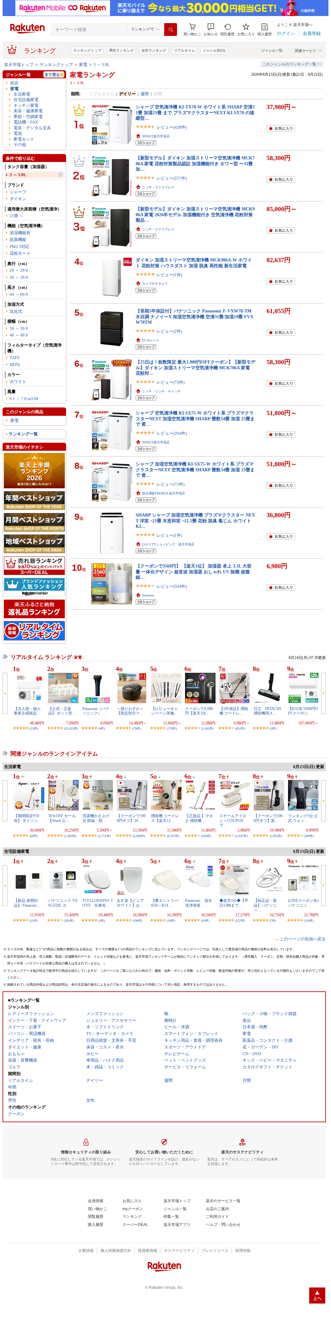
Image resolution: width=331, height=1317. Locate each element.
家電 (83, 64)
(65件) (205, 920)
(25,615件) (71, 728)
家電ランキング (92, 74)
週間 (144, 93)
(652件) (240, 728)
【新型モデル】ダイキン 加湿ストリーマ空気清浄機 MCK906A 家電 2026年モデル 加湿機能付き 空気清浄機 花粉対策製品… (195, 214)
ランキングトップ (87, 50)
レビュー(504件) (172, 586)
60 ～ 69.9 (19, 294)
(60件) (34, 836)
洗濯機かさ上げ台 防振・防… (95, 818)
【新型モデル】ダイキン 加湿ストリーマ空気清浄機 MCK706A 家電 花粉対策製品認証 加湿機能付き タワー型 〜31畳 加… (195, 163)
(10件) (171, 920)
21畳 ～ (16, 215)
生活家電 (21, 94)
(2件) (101, 920)
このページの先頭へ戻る (303, 938)
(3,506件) (138, 836)
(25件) (34, 920)
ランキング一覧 (23, 434)
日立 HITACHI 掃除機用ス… (269, 710)
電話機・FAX (25, 122)
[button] (211, 29)
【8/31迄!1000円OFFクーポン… (303, 710)
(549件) (206, 836)
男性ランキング (121, 50)
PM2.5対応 (20, 246)
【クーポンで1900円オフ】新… (268, 818)
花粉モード (20, 253)
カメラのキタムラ (155, 283)
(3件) (272, 728)
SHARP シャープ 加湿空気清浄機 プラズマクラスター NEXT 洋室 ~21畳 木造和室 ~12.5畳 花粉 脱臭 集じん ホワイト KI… (195, 520)
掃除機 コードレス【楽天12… (165, 818)
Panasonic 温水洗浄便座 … (198, 902)
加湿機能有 (20, 232)
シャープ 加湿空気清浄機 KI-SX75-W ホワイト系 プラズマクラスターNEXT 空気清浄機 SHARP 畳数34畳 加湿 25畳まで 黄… (195, 469)
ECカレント (150, 340)
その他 (19, 144)
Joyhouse (148, 595)
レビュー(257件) (172, 178)
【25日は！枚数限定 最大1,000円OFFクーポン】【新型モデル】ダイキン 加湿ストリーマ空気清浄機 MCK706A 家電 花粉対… (195, 367)
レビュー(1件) (169, 274)
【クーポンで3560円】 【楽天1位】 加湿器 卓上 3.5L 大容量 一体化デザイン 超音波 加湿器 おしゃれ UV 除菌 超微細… (193, 571)
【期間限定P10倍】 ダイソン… (28, 818)
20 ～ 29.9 (19, 270)
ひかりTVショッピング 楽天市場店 (168, 544)
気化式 (16, 311)
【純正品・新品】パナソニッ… (265, 905)
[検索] (170, 29)
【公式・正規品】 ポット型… (62, 710)
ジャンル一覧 (272, 50)
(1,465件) (70, 836)
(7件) (272, 920)
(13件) (34, 728)
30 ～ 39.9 (19, 277)
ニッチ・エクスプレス (158, 187)
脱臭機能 (18, 239)
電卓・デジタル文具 (32, 127)
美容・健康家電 (28, 110)
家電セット (23, 139)
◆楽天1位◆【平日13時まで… (233, 902)
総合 (14, 83)
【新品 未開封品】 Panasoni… (27, 902)
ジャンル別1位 (214, 50)
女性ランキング (153, 50)
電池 (17, 133)
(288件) (309, 836)
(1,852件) (275, 836)
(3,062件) (207, 728)
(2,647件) (241, 836)
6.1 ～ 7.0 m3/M (24, 398)
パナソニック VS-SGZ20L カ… (63, 902)
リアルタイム (184, 50)
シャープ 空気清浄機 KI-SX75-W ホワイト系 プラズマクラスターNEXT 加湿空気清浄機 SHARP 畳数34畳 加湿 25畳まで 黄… (195, 418)
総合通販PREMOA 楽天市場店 (163, 493)
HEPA (15, 364)
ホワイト (18, 381)
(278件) (172, 728)
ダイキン (18, 198)
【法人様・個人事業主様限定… (27, 710)
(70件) (136, 728)
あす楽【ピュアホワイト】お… (130, 902)
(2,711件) (104, 836)
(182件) (69, 920)
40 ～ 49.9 (19, 335)
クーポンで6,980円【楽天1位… (199, 710)
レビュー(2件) (169, 331)
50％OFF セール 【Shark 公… (62, 818)
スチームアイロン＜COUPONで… (232, 820)
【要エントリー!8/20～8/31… (165, 902)
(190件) (137, 920)
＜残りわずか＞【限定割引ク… (130, 710)
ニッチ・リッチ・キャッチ (161, 391)
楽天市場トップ (18, 64)
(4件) (101, 728)
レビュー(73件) (170, 382)
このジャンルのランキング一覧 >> (292, 64)
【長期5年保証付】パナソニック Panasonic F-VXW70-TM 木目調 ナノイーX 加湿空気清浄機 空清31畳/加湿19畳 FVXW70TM (194, 316)
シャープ (18, 192)
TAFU (15, 357)
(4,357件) (173, 836)
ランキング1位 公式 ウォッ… (303, 818)
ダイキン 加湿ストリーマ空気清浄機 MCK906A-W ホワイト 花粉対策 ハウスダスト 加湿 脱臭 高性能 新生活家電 (194, 262)
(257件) (240, 920)
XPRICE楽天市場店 (156, 136)
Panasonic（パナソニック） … (95, 710)
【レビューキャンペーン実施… (164, 710)
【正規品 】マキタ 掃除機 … (199, 818)
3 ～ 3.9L (101, 64)
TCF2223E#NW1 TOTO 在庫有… (97, 902)
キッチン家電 (25, 105)
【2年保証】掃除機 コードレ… (233, 710)
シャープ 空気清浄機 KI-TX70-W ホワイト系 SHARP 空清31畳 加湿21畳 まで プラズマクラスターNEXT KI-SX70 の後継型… (195, 112)
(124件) (309, 920)
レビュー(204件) (172, 433)
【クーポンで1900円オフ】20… (131, 818)
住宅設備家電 (25, 99)
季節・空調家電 (28, 116)
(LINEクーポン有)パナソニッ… (303, 902)
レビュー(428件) (172, 127)
